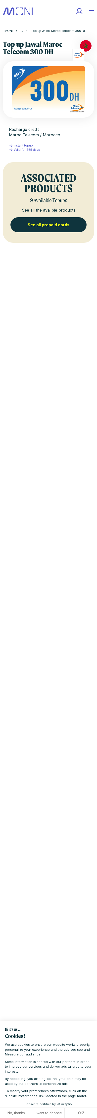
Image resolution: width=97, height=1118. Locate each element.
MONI (8, 31)
